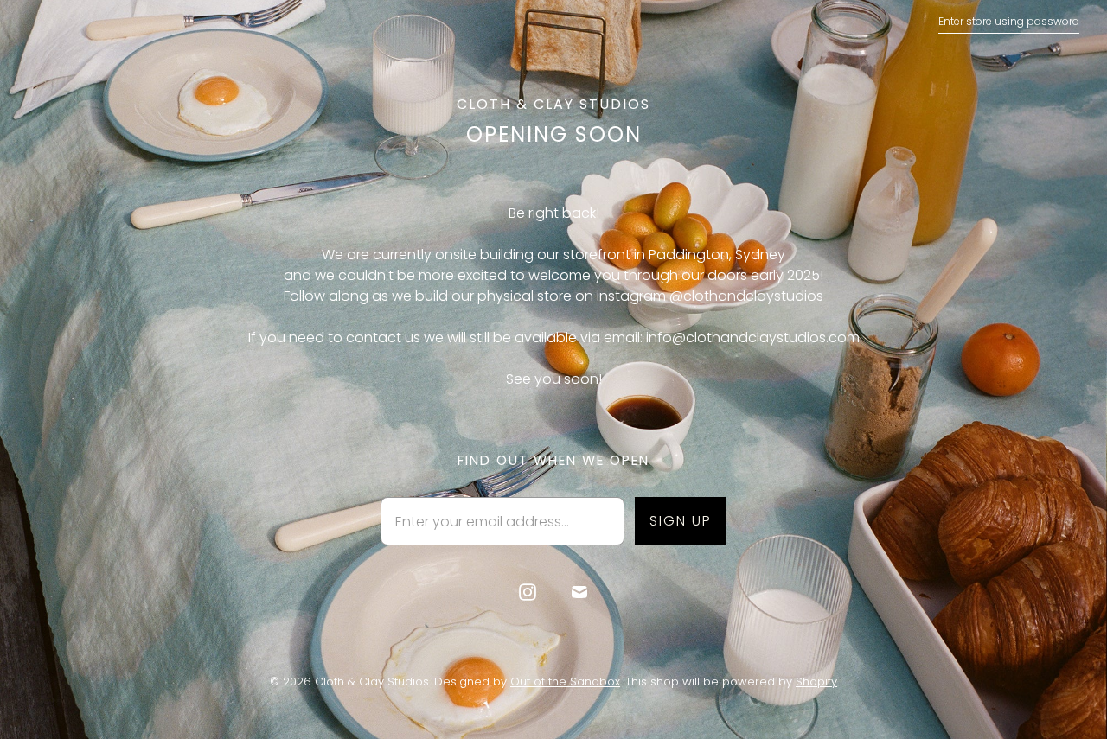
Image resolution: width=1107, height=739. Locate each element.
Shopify (816, 681)
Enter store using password (1008, 21)
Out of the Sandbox (565, 681)
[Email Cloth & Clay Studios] (579, 592)
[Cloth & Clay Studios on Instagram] (528, 592)
